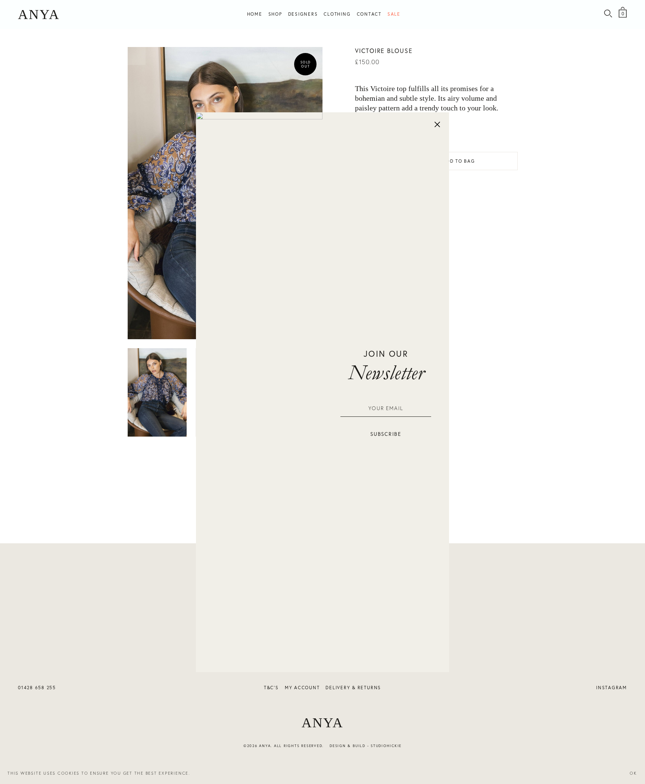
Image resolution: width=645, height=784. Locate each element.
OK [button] (633, 773)
